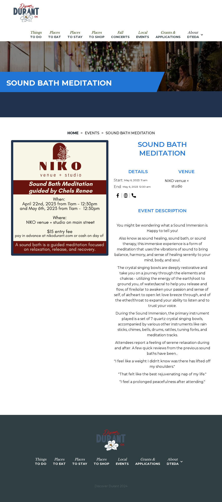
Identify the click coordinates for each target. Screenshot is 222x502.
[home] (26, 13)
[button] (197, 34)
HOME (72, 133)
